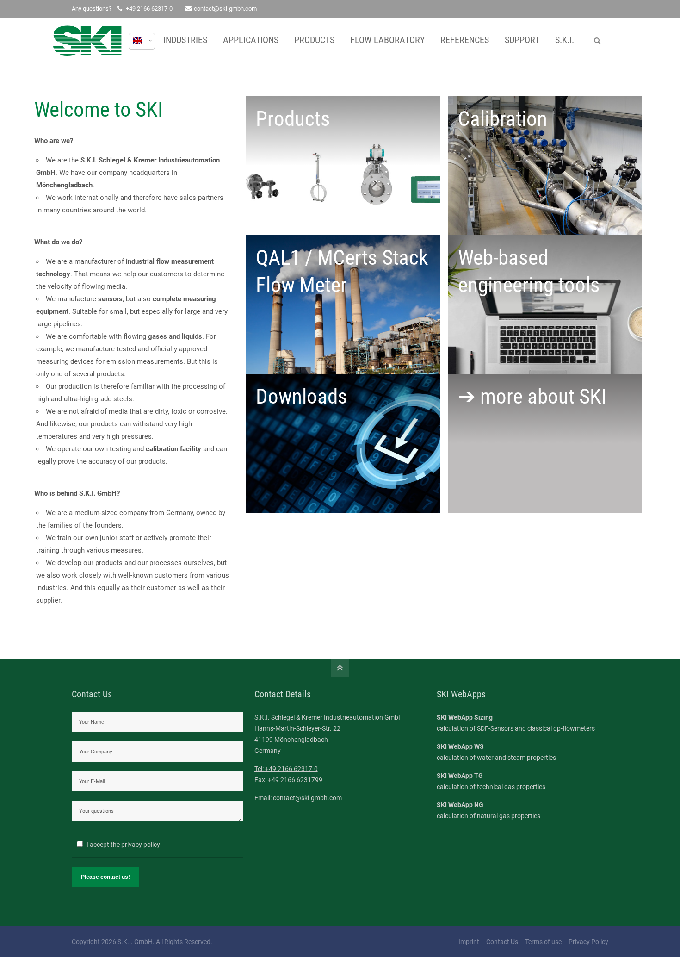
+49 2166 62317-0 (149, 8)
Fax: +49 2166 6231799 (288, 779)
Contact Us (502, 941)
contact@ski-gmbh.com (225, 8)
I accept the (123, 844)
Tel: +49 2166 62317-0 (286, 768)
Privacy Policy (588, 941)
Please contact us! (105, 877)
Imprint (468, 941)
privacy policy (140, 844)
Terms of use (543, 941)
